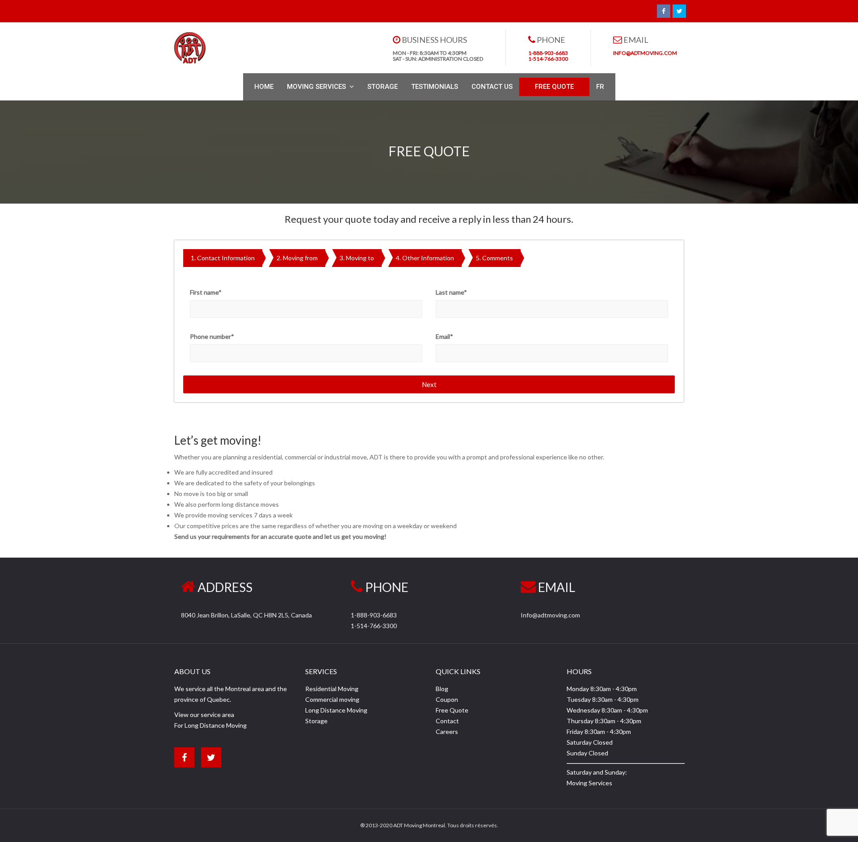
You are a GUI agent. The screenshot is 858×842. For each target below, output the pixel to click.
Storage (316, 721)
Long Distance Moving (336, 710)
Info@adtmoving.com (550, 615)
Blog (442, 688)
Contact (447, 721)
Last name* (451, 292)
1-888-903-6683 (374, 615)
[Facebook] (663, 11)
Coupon (447, 699)
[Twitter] (679, 11)
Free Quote (452, 710)
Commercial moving (332, 699)
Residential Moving (331, 688)
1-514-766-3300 (374, 625)
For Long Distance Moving (210, 725)
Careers (447, 731)
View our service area (204, 714)
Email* (444, 336)
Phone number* (212, 336)
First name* (206, 292)
